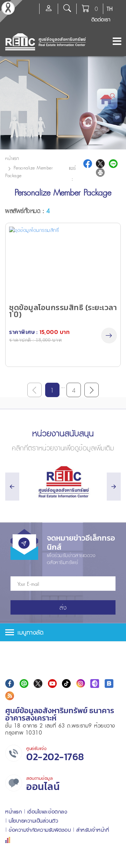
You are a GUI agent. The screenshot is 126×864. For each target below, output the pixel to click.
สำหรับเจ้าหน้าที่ (92, 829)
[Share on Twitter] (100, 163)
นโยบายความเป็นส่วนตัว (33, 820)
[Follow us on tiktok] (66, 683)
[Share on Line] (113, 163)
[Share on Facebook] (87, 163)
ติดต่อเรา (100, 19)
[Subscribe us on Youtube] (52, 683)
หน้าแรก (12, 158)
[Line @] (24, 683)
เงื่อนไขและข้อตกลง (47, 811)
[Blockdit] (109, 683)
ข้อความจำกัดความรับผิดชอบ (40, 829)
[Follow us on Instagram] (80, 683)
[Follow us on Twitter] (38, 683)
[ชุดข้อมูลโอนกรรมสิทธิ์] (63, 263)
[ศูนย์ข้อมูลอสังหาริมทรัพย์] (63, 482)
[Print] (100, 172)
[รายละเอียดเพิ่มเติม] (109, 335)
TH (110, 8)
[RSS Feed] (9, 695)
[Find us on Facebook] (9, 683)
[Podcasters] (94, 683)
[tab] (63, 632)
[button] (63, 632)
